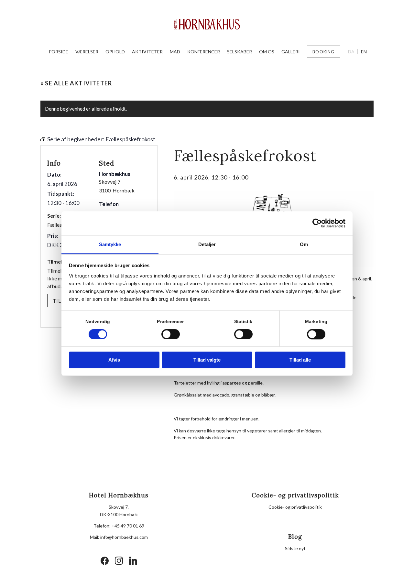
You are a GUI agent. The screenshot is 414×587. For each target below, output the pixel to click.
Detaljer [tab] (207, 244)
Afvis (114, 360)
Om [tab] (304, 244)
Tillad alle (300, 360)
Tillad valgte (207, 360)
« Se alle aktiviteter (76, 83)
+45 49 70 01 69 (128, 525)
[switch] (170, 334)
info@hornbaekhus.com (124, 537)
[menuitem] (59, 52)
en (364, 51)
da (351, 51)
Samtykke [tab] (110, 244)
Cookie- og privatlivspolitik (295, 507)
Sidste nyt (295, 548)
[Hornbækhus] (207, 24)
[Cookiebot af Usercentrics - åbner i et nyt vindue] (317, 223)
